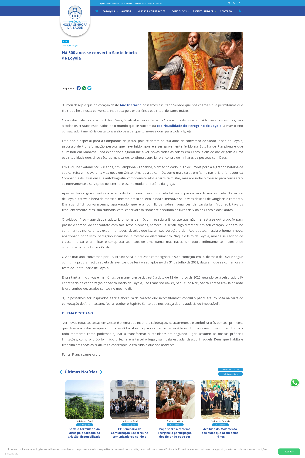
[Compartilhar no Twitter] (89, 88)
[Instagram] (234, 3)
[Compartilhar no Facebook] (79, 88)
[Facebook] (239, 3)
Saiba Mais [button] (11, 453)
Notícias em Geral (230, 374)
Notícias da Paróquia (230, 369)
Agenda (126, 11)
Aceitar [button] (289, 451)
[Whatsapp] (229, 3)
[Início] (96, 11)
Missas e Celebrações (151, 11)
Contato (226, 11)
